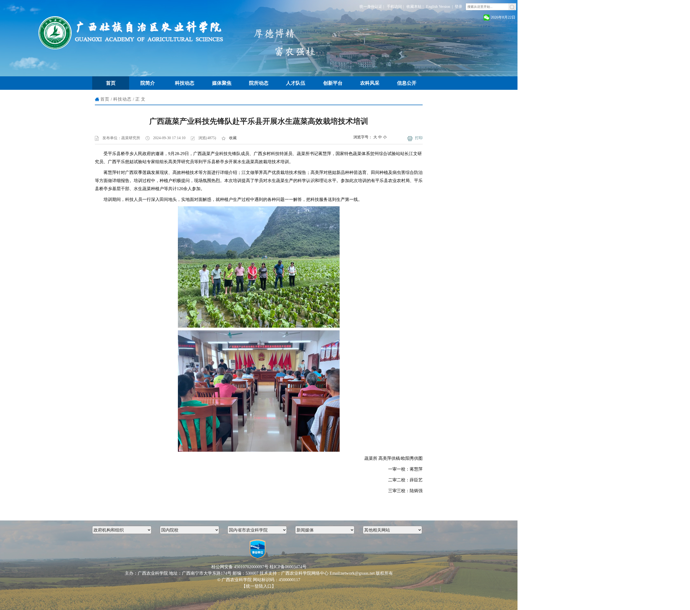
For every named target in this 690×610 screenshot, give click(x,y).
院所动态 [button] (258, 83)
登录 (458, 7)
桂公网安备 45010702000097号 (239, 566)
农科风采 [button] (370, 83)
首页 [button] (111, 83)
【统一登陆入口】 (259, 586)
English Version (438, 7)
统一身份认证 (371, 7)
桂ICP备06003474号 (288, 566)
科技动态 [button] (184, 83)
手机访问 (394, 7)
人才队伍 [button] (295, 83)
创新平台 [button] (333, 83)
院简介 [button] (147, 83)
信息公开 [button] (406, 83)
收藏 (233, 138)
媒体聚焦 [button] (222, 83)
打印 (419, 138)
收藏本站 (414, 7)
